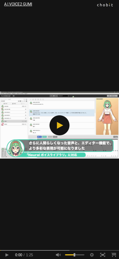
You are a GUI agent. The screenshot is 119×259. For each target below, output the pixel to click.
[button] (59, 125)
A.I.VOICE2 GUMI (18, 4)
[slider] (59, 250)
